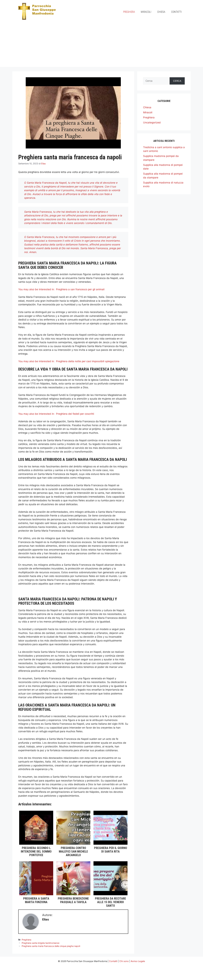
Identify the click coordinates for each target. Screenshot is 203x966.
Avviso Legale (138, 961)
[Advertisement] (101, 46)
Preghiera (129, 11)
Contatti (176, 11)
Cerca (177, 80)
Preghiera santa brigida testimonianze (40, 943)
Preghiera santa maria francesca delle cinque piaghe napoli (51, 946)
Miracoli (146, 11)
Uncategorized (152, 122)
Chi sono (124, 961)
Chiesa (161, 11)
